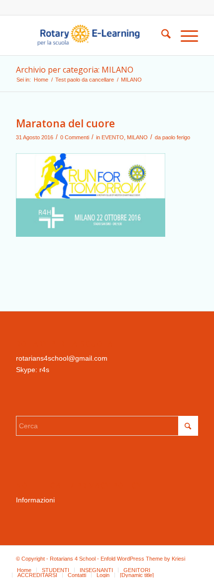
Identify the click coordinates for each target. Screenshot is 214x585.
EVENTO (113, 137)
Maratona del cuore (65, 123)
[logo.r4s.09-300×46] (88, 35)
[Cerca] (161, 35)
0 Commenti (74, 137)
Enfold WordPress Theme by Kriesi (143, 559)
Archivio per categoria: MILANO (74, 69)
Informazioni (35, 500)
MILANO (137, 137)
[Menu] (184, 35)
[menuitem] (161, 35)
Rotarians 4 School (73, 559)
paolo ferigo (176, 137)
